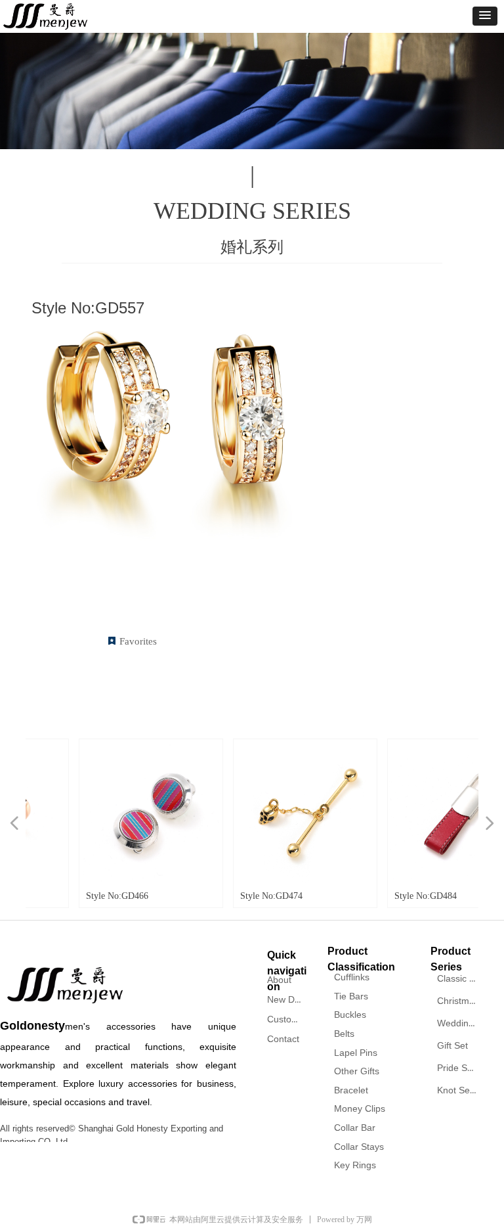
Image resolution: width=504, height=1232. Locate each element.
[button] (484, 16)
